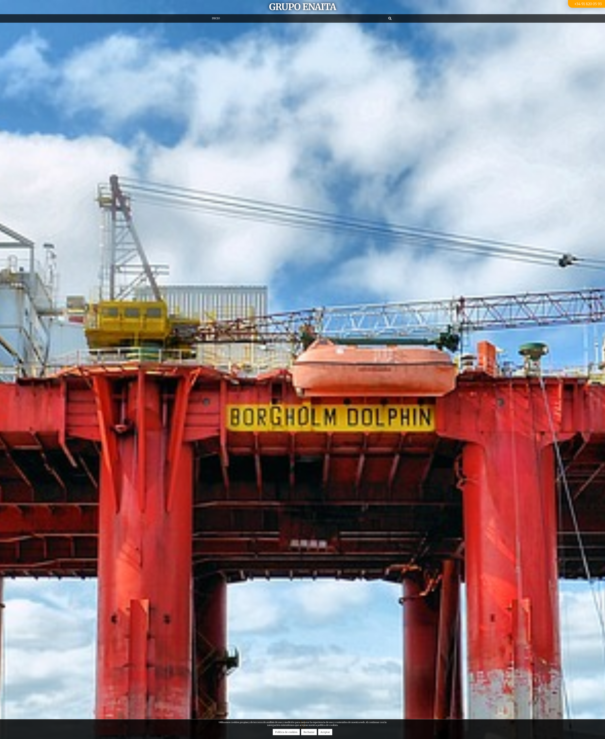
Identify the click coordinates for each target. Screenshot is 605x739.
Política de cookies (286, 732)
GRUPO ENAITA (302, 7)
